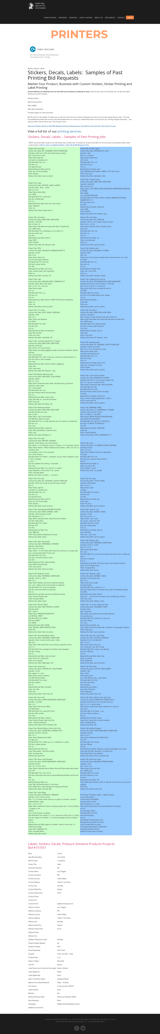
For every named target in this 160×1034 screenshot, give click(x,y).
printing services (69, 131)
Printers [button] (62, 18)
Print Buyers (50, 18)
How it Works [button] (85, 18)
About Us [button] (98, 18)
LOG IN (129, 17)
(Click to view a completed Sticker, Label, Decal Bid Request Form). (64, 145)
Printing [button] (73, 18)
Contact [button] (121, 18)
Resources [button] (110, 18)
